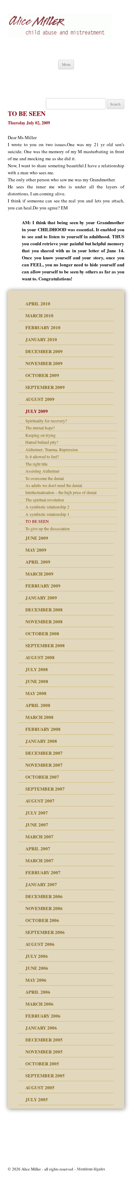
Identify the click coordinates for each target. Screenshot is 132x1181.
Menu (66, 64)
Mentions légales (91, 1169)
